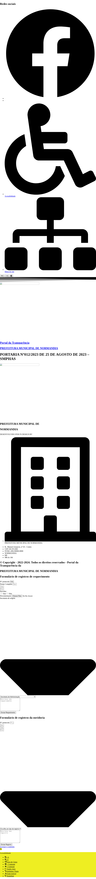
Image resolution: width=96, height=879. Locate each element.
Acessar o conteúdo (7, 847)
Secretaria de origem (7, 598)
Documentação (6, 596)
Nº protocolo (5, 582)
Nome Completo (6, 584)
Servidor (3, 591)
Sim (4, 594)
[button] (1, 849)
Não (10, 594)
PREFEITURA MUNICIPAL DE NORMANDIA (29, 348)
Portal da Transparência (14, 342)
